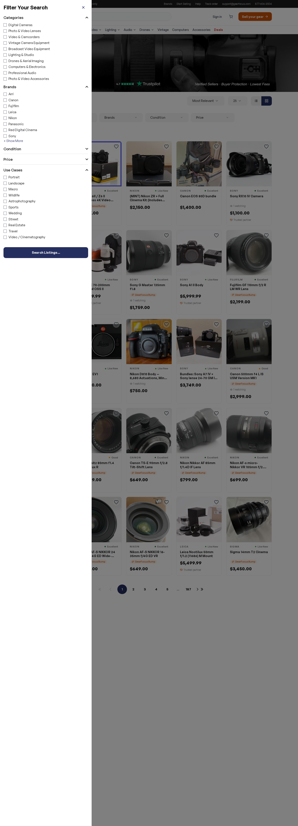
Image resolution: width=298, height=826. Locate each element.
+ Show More (13, 141)
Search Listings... (46, 252)
